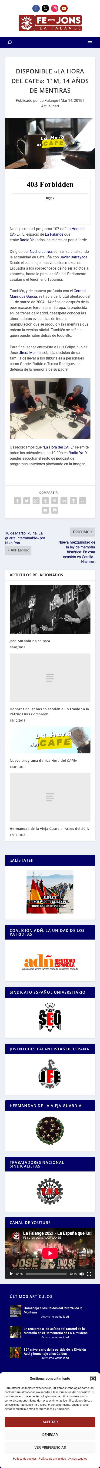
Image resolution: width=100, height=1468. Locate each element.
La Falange (49, 100)
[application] (50, 1253)
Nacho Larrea (41, 251)
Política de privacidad (52, 1458)
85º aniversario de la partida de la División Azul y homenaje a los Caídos (55, 1352)
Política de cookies (25, 1458)
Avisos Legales (77, 1458)
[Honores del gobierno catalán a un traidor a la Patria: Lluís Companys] (50, 677)
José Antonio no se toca (30, 641)
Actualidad (50, 106)
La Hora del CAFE (58, 447)
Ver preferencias (50, 1447)
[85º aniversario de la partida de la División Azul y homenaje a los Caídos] (15, 1352)
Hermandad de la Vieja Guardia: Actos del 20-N (50, 828)
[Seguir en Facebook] (36, 8)
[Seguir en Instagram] (54, 8)
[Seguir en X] (45, 8)
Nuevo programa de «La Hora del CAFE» (43, 760)
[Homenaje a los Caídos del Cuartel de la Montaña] (15, 1311)
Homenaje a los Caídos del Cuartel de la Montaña (53, 1310)
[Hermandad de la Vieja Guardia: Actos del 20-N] (50, 797)
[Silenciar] (81, 1274)
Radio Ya (27, 240)
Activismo (47, 1316)
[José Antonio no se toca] (50, 609)
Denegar (50, 1435)
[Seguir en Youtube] (64, 8)
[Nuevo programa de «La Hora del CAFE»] (50, 740)
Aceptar (50, 1422)
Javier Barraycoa (73, 257)
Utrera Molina (30, 352)
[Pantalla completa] (89, 1274)
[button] (93, 1378)
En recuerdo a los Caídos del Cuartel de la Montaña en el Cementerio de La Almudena (56, 1331)
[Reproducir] (11, 1274)
